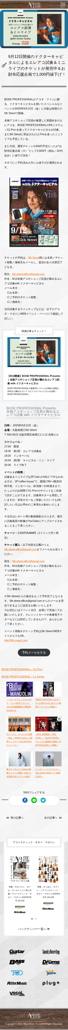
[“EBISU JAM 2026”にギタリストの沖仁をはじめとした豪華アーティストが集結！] (48, 696)
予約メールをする (34, 652)
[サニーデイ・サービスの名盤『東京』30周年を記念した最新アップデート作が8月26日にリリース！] (19, 731)
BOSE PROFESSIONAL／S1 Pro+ (22, 669)
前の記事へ (17, 817)
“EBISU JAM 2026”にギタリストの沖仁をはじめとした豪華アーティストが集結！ (48, 703)
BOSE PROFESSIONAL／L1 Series (23, 676)
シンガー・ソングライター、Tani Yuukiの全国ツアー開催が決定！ (48, 773)
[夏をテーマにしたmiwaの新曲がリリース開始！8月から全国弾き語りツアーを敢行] (19, 766)
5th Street (33, 257)
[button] (32, 919)
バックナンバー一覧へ (32, 929)
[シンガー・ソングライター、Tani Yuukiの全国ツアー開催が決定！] (48, 766)
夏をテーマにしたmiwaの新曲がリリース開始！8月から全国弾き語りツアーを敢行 (18, 773)
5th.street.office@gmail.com (28, 274)
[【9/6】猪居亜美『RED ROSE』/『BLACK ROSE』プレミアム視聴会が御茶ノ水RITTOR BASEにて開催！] (48, 731)
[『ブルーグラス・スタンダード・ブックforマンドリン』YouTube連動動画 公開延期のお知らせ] (19, 696)
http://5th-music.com (16, 640)
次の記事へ (50, 817)
